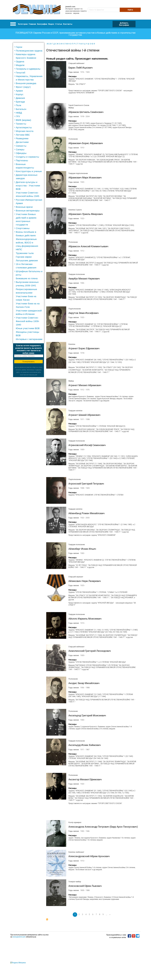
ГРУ (18, 116)
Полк (18, 105)
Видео (51, 24)
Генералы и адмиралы (28, 69)
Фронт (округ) (23, 87)
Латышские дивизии (27, 260)
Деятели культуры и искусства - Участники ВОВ (28, 185)
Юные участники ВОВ (28, 328)
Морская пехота (24, 131)
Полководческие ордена (29, 50)
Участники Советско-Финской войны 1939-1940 (27, 321)
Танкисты (21, 123)
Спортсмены (23, 228)
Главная (32, 24)
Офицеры (21, 153)
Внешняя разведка (26, 83)
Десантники (22, 142)
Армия (19, 90)
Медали (20, 65)
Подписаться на (47, 919)
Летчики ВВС (23, 134)
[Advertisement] (28, 410)
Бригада (20, 101)
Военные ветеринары (27, 210)
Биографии (42, 24)
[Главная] (36, 10)
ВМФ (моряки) (23, 120)
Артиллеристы (24, 127)
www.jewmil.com (19, 937)
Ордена (20, 61)
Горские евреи (24, 257)
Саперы (20, 149)
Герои (19, 47)
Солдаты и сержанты (27, 156)
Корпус (19, 94)
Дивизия (20, 98)
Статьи (58, 24)
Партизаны (22, 160)
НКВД (19, 112)
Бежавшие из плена (27, 278)
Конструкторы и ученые (29, 171)
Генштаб (20, 72)
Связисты (21, 146)
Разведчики (22, 138)
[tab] (29, 47)
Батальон (21, 109)
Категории (23, 24)
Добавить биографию (124, 24)
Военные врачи (24, 207)
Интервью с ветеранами (29, 339)
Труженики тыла (25, 253)
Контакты (67, 24)
